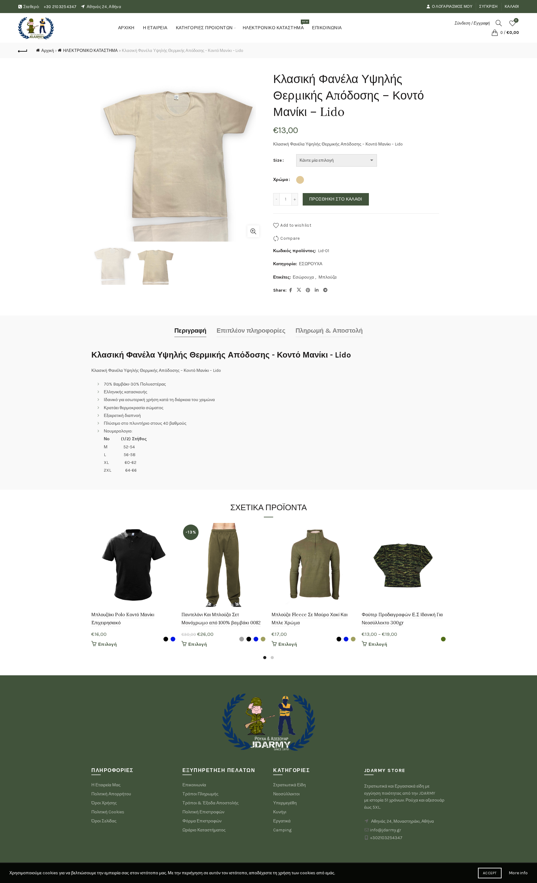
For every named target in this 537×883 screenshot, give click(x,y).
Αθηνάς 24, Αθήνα (104, 6)
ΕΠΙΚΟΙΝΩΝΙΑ (327, 27)
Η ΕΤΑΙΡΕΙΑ (155, 27)
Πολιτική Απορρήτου (111, 794)
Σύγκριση (488, 6)
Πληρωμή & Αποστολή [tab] (329, 330)
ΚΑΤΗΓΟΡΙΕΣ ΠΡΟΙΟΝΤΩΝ (204, 27)
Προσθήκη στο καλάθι (335, 199)
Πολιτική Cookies (107, 812)
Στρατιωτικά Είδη (289, 785)
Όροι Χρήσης (104, 803)
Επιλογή (107, 644)
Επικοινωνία (194, 785)
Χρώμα (280, 179)
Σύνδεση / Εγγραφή (472, 23)
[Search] (499, 23)
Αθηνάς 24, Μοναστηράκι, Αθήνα (402, 821)
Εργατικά (282, 821)
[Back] (22, 50)
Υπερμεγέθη (285, 803)
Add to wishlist (295, 225)
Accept (490, 873)
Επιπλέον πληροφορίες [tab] (251, 330)
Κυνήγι (279, 812)
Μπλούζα (328, 277)
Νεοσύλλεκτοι (286, 794)
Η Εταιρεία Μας (106, 785)
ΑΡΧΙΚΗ (126, 27)
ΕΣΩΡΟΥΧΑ (310, 263)
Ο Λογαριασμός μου (452, 6)
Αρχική (47, 50)
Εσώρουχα (303, 277)
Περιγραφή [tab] (190, 330)
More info (518, 873)
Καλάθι (512, 6)
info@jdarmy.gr (385, 830)
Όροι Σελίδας (104, 821)
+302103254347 (386, 837)
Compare (290, 238)
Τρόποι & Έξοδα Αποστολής (210, 803)
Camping (282, 830)
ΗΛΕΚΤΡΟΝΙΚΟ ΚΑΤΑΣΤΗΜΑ (275, 25)
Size (277, 160)
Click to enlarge (253, 231)
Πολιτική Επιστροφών (203, 812)
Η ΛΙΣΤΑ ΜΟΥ (516, 20)
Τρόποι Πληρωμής (200, 794)
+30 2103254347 (60, 6)
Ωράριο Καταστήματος (204, 830)
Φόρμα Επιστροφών (202, 821)
